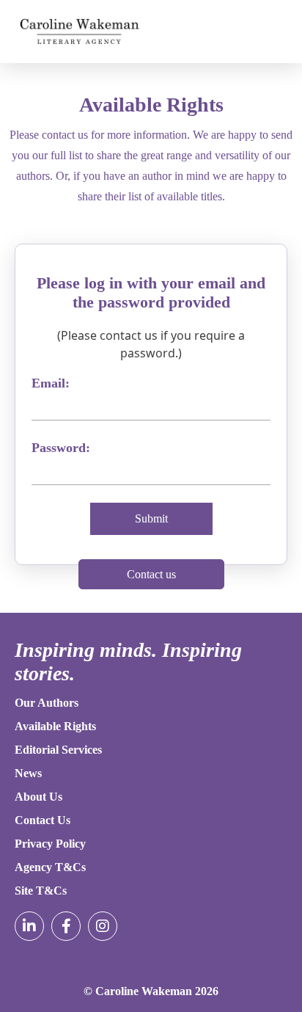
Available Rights (55, 726)
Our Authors (46, 702)
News (28, 773)
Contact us (151, 574)
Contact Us (42, 820)
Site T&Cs (41, 890)
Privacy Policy (50, 843)
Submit (151, 518)
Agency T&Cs (50, 867)
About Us (38, 796)
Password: (61, 447)
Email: (51, 383)
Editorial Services (58, 749)
